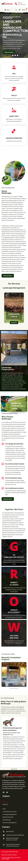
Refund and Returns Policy (9, 855)
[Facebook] (3, 792)
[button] (7, 10)
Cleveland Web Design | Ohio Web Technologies (11, 858)
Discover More (9, 52)
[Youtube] (7, 792)
